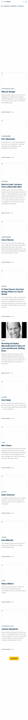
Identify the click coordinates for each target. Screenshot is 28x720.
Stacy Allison (7, 583)
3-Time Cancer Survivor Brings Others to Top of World (12, 291)
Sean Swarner (8, 495)
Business (4, 181)
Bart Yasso (6, 445)
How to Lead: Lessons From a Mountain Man (11, 185)
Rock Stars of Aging (8, 88)
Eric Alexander (8, 139)
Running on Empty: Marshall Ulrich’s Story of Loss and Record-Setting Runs (13, 347)
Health (4, 286)
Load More (14, 658)
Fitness (4, 397)
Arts (3, 340)
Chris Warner (7, 240)
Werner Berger (8, 92)
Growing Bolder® (5, 1)
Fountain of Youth (7, 626)
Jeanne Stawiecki (9, 629)
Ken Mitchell (7, 540)
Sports (4, 537)
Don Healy (6, 400)
